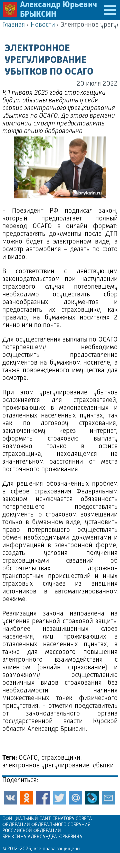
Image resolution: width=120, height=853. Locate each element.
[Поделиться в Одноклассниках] (26, 797)
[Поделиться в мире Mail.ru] (75, 797)
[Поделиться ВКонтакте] (10, 797)
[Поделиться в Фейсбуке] (43, 797)
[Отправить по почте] (108, 797)
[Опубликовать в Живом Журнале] (92, 797)
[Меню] (110, 10)
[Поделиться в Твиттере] (59, 797)
